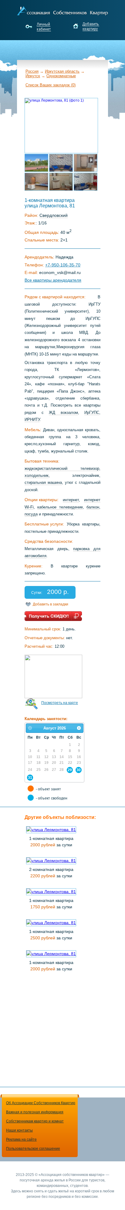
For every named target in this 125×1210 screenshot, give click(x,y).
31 (30, 777)
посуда (31, 514)
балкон (92, 507)
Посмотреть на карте (59, 703)
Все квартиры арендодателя (53, 280)
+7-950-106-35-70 (62, 264)
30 (78, 770)
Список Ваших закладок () (50, 85)
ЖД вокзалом (63, 412)
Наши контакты (19, 1130)
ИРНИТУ (32, 419)
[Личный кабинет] (39, 26)
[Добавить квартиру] (86, 26)
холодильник (37, 475)
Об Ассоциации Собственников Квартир (40, 1103)
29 (70, 770)
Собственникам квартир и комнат (35, 1121)
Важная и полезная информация (34, 1112)
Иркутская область (62, 71)
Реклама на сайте (21, 1139)
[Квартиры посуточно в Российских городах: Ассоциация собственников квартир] (62, 10)
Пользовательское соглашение (33, 1148)
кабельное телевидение (60, 507)
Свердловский (53, 215)
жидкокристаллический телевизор (62, 468)
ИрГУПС (91, 412)
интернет (71, 500)
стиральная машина (43, 482)
